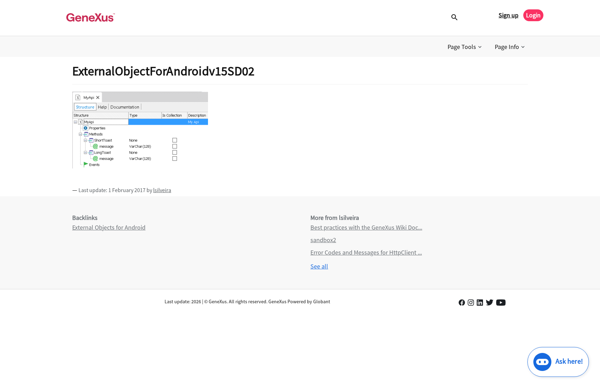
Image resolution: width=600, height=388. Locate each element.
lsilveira (162, 190)
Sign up (508, 15)
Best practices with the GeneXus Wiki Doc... (366, 227)
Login (533, 15)
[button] (465, 46)
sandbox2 (323, 240)
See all (319, 266)
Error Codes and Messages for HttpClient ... (366, 252)
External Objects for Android (108, 227)
